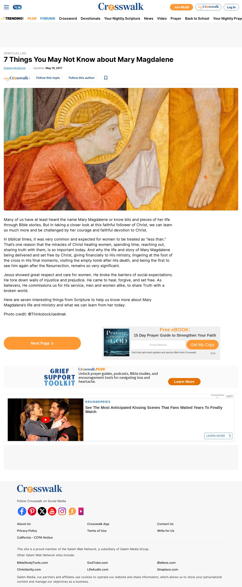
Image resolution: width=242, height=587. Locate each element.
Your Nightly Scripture (122, 18)
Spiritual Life (15, 53)
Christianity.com (29, 569)
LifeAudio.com (97, 569)
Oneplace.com (167, 569)
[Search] (17, 7)
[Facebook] (22, 511)
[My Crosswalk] (208, 7)
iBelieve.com (166, 562)
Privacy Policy (27, 531)
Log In (231, 7)
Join (181, 7)
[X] (42, 511)
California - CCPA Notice (35, 537)
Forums (47, 18)
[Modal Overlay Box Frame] (161, 343)
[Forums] (72, 511)
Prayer (176, 18)
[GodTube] (82, 511)
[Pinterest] (32, 511)
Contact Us (165, 524)
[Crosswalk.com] (121, 7)
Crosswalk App (98, 524)
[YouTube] (52, 511)
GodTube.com (97, 562)
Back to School (197, 18)
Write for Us (165, 531)
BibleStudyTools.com (32, 562)
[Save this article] (106, 78)
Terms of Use (96, 531)
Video (162, 18)
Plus (32, 18)
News (148, 18)
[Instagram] (62, 511)
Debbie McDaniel (15, 68)
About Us (24, 524)
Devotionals (90, 18)
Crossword (68, 18)
